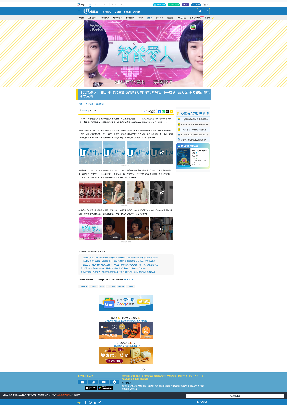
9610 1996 (128, 279)
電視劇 (131, 286)
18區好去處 (181, 17)
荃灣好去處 (182, 376)
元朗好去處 (172, 376)
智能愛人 (83, 286)
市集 (133, 376)
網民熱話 (125, 386)
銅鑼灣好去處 (160, 376)
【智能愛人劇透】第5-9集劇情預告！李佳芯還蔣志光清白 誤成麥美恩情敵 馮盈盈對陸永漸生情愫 (119, 257)
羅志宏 (85, 110)
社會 (201, 376)
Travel (98, 5)
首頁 (81, 103)
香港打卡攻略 (195, 17)
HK (90, 5)
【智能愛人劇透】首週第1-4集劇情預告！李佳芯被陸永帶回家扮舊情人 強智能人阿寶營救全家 (118, 261)
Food (105, 5)
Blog (122, 5)
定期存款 (136, 12)
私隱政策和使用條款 (63, 395)
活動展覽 (126, 376)
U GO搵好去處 (160, 5)
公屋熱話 (118, 12)
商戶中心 (185, 5)
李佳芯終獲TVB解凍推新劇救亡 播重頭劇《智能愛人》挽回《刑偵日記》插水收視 (113, 268)
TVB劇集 (111, 286)
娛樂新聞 (127, 12)
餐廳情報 (126, 379)
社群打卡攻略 (175, 5)
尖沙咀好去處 (147, 376)
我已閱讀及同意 (234, 396)
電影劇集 (100, 103)
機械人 (121, 286)
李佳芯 (94, 286)
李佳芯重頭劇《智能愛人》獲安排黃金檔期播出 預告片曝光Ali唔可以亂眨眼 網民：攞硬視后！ (118, 271)
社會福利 (144, 379)
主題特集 (208, 17)
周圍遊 (170, 17)
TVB (102, 286)
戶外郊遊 (135, 379)
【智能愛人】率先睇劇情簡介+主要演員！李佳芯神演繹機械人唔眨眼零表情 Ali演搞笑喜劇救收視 (119, 264)
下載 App (197, 5)
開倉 (138, 376)
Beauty (114, 5)
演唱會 (81, 17)
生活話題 (89, 103)
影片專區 (159, 17)
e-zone (130, 5)
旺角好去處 (193, 376)
